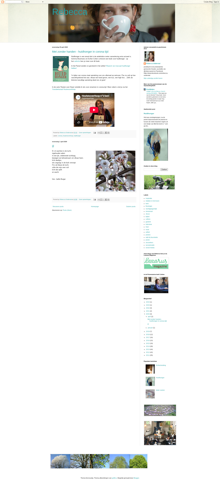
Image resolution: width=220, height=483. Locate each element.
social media (150, 248)
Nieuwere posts (58, 206)
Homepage (95, 206)
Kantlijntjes (150, 89)
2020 (148, 314)
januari (150, 328)
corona (60, 136)
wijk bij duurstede (152, 237)
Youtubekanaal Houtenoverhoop (63, 89)
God (147, 227)
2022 (148, 308)
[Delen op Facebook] (106, 132)
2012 (148, 352)
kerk (147, 204)
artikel (148, 232)
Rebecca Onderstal (153, 63)
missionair (149, 211)
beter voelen (160, 390)
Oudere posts (130, 206)
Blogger (136, 478)
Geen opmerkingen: (85, 132)
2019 (148, 331)
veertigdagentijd (151, 209)
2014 (148, 346)
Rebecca (69, 12)
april (149, 316)
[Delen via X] (103, 132)
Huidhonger (149, 113)
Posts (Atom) (67, 210)
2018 (148, 334)
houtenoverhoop (68, 136)
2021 (148, 311)
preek (148, 240)
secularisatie (150, 245)
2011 (148, 355)
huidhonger (77, 136)
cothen (148, 219)
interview (149, 224)
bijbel (147, 216)
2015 (148, 343)
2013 (148, 349)
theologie (149, 206)
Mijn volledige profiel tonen (153, 78)
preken (148, 235)
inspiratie (149, 198)
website (77, 61)
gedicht (148, 222)
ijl (53, 146)
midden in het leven (152, 201)
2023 (148, 305)
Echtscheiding (161, 365)
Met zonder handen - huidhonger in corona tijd (80, 51)
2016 (148, 340)
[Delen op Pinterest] (108, 132)
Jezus (148, 214)
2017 (148, 337)
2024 (148, 302)
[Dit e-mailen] (99, 132)
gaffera (114, 478)
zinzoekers (149, 242)
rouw (147, 229)
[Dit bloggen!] (101, 132)
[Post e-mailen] (94, 132)
